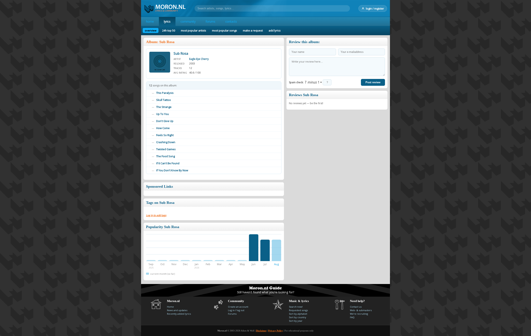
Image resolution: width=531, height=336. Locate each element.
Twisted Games (166, 149)
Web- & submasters (361, 310)
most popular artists (193, 30)
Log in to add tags (156, 215)
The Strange (164, 107)
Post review (372, 82)
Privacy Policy (275, 330)
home (150, 21)
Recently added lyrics (179, 313)
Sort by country (297, 317)
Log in (231, 310)
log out (240, 310)
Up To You (162, 114)
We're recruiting (359, 313)
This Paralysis (165, 93)
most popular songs (224, 30)
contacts (231, 21)
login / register (375, 8)
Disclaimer (261, 330)
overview (150, 30)
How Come (163, 128)
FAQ (352, 317)
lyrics (167, 21)
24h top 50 (168, 30)
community (188, 21)
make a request (253, 30)
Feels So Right (165, 135)
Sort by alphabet (298, 313)
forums (210, 21)
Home (170, 306)
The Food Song (165, 156)
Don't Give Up (164, 121)
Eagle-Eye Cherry (199, 59)
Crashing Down (165, 142)
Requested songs (298, 310)
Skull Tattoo (163, 100)
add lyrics (275, 30)
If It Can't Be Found (167, 163)
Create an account (238, 306)
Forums (232, 313)
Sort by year (295, 320)
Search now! (296, 306)
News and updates (177, 310)
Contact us (356, 306)
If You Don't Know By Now (172, 170)
